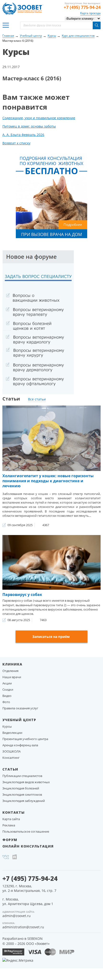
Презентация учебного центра (25, 739)
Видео (6, 696)
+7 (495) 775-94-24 (82, 7)
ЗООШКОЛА (11, 751)
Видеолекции (12, 732)
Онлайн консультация (28, 846)
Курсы (7, 726)
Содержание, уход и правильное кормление (38, 118)
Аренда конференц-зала (20, 745)
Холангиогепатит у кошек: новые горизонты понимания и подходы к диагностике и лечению (48, 480)
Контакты (13, 812)
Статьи (10, 769)
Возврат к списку (16, 143)
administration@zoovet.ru (23, 927)
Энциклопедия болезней (20, 788)
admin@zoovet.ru (16, 915)
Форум (9, 839)
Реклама (8, 825)
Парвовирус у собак (22, 594)
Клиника (12, 664)
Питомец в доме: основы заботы (29, 126)
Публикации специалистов (22, 776)
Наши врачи (11, 677)
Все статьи (37, 399)
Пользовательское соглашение (25, 831)
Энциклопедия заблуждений (23, 801)
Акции (7, 683)
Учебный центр (19, 720)
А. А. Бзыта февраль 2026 (23, 134)
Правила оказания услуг (20, 708)
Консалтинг (11, 757)
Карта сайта (11, 819)
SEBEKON (35, 938)
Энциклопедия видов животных (26, 782)
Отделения (10, 671)
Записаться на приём (51, 636)
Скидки (7, 689)
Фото (6, 702)
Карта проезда (90, 13)
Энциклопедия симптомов (22, 794)
